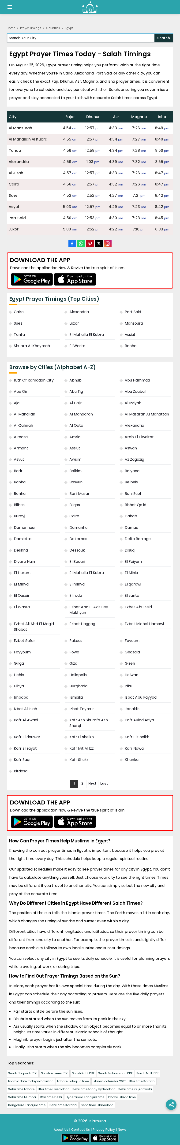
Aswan (131, 448)
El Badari (77, 561)
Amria (74, 437)
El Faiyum (133, 561)
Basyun (75, 482)
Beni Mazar (79, 493)
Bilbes (19, 505)
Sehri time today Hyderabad (94, 1089)
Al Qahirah (23, 425)
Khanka (132, 759)
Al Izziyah (133, 403)
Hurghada (78, 686)
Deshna (21, 550)
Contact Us (80, 1129)
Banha (130, 345)
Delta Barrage (138, 538)
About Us (61, 1129)
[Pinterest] (90, 243)
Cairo (19, 312)
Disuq (130, 550)
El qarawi (133, 584)
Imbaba (21, 697)
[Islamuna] (90, 7)
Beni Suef (133, 493)
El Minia (131, 572)
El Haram (22, 572)
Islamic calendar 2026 (110, 1081)
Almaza (21, 437)
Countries (53, 28)
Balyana (132, 471)
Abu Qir (20, 391)
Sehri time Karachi (63, 1105)
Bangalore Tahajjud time (27, 1105)
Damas (131, 527)
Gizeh (130, 663)
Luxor (74, 323)
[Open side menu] (9, 7)
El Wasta (77, 345)
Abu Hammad (137, 380)
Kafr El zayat (25, 748)
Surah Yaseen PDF (54, 1073)
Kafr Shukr (78, 759)
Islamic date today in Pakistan (30, 1081)
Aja (16, 403)
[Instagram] (108, 243)
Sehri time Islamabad (97, 1105)
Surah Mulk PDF (147, 1073)
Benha (20, 493)
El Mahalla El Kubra (86, 334)
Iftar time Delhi (51, 1097)
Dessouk (77, 550)
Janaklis (132, 708)
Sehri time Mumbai (22, 1097)
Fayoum (132, 640)
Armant (21, 448)
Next (92, 783)
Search (163, 38)
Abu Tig (76, 391)
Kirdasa (20, 771)
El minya (77, 584)
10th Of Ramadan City (34, 380)
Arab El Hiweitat (139, 437)
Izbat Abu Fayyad (141, 697)
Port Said (133, 312)
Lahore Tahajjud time (73, 1081)
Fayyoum (22, 652)
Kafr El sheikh (81, 737)
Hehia (19, 675)
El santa (132, 595)
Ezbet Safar (24, 640)
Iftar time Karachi (142, 1081)
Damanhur (79, 527)
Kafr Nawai (134, 748)
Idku (128, 686)
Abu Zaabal (135, 391)
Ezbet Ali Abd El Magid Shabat (34, 626)
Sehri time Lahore (21, 1089)
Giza (73, 663)
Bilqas (74, 505)
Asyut (19, 459)
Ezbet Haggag (82, 623)
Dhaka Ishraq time (122, 1097)
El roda (75, 595)
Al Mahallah (24, 414)
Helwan (131, 675)
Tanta (19, 334)
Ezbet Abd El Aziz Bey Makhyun (88, 609)
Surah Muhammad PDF (115, 1073)
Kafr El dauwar (27, 737)
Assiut (130, 334)
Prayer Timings (30, 28)
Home (11, 28)
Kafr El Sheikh (137, 737)
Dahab (131, 516)
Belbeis (131, 482)
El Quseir (22, 595)
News (122, 1129)
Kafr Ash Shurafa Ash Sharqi (88, 722)
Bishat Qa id (135, 505)
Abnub (75, 380)
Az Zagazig (134, 459)
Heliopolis (78, 675)
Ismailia (76, 697)
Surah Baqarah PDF (22, 1073)
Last (104, 783)
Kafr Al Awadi (26, 720)
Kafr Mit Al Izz (81, 748)
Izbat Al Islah (25, 708)
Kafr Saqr (22, 759)
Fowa (74, 652)
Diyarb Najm (25, 561)
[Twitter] (99, 243)
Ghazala (132, 652)
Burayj (19, 516)
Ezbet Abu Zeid (138, 607)
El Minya (21, 584)
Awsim (75, 459)
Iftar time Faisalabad (54, 1089)
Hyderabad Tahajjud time (85, 1097)
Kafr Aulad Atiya (139, 720)
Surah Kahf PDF (83, 1073)
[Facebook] (72, 243)
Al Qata (76, 425)
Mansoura (134, 323)
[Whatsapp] (81, 243)
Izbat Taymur (81, 708)
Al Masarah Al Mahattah (147, 414)
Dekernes (78, 538)
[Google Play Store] (32, 279)
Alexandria (79, 312)
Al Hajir (75, 403)
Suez (18, 323)
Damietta (22, 538)
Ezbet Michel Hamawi (144, 623)
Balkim (75, 471)
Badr (18, 471)
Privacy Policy (104, 1129)
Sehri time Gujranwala (135, 1089)
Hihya (19, 686)
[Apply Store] (75, 279)
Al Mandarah (81, 414)
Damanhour (25, 527)
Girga (19, 663)
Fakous (75, 640)
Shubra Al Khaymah (32, 345)
